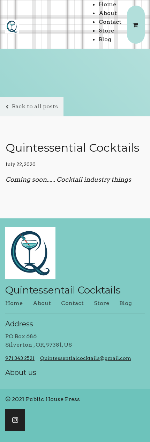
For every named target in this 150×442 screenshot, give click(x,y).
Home (107, 4)
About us (20, 372)
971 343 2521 (20, 358)
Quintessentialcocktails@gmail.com (85, 358)
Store (106, 30)
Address (19, 324)
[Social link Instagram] (15, 420)
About (108, 13)
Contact (110, 22)
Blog (105, 39)
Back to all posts (35, 106)
